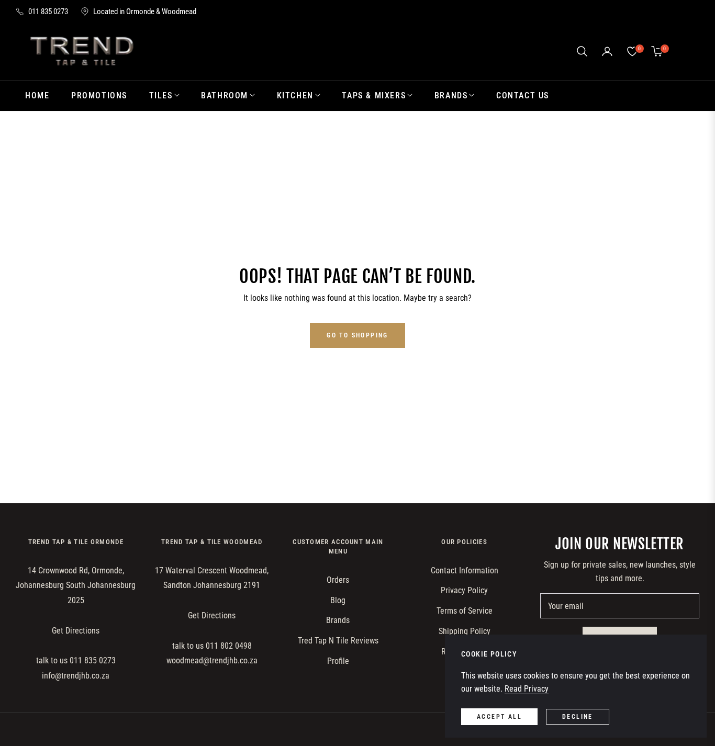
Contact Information (464, 570)
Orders (338, 580)
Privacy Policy (464, 590)
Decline (577, 716)
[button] (582, 51)
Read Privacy (527, 689)
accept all (499, 716)
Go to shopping (357, 335)
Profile (338, 661)
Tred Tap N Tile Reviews (338, 641)
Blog (337, 600)
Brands (338, 620)
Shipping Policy (464, 631)
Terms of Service (465, 611)
